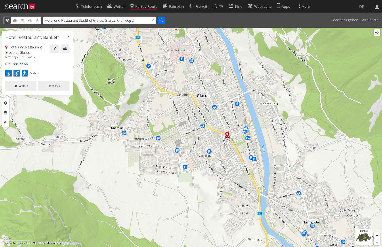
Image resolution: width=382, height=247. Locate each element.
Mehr (33, 73)
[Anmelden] (377, 6)
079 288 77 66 (16, 63)
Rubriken (5, 103)
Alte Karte (370, 19)
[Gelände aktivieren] (377, 32)
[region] (191, 137)
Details (53, 86)
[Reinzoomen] (377, 235)
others (57, 243)
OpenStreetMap (42, 243)
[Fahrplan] (65, 48)
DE (361, 6)
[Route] (54, 48)
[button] (227, 134)
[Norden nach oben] (377, 41)
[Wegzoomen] (377, 242)
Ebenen (5, 112)
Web (22, 86)
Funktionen (5, 122)
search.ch (12, 243)
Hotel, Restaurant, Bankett (32, 37)
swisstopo (26, 243)
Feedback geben (344, 19)
